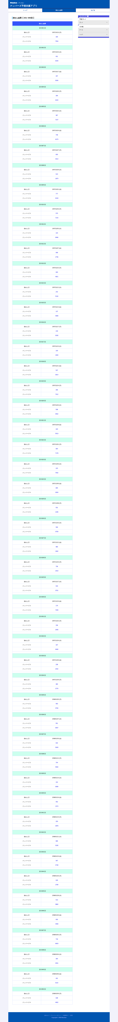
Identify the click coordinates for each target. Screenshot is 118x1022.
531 (57, 507)
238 (57, 664)
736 (57, 566)
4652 (56, 1002)
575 (57, 213)
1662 (56, 551)
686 (57, 841)
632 (57, 743)
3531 (56, 963)
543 (57, 586)
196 (57, 625)
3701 (56, 590)
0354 (56, 492)
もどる (93, 10)
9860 (56, 904)
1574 (56, 806)
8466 (56, 237)
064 (57, 448)
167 (57, 645)
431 (57, 978)
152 (57, 782)
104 (57, 233)
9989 (56, 316)
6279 (56, 139)
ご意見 (71, 1015)
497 (57, 76)
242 (57, 292)
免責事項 (65, 1015)
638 (57, 998)
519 (57, 174)
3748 (56, 865)
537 (57, 370)
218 (57, 331)
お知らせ (46, 1015)
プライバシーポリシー (55, 1015)
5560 (56, 767)
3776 (56, 688)
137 (57, 311)
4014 (56, 159)
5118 (56, 296)
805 (57, 488)
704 (57, 762)
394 (57, 958)
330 (57, 37)
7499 (56, 610)
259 (57, 821)
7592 (56, 473)
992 (57, 802)
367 (57, 115)
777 (57, 193)
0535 (56, 335)
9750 (56, 708)
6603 (56, 943)
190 (57, 350)
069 (57, 272)
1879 (56, 178)
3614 (56, 374)
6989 (56, 786)
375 (57, 468)
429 (57, 429)
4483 (56, 924)
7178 (56, 453)
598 (57, 409)
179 (57, 605)
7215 (56, 218)
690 (57, 154)
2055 (56, 629)
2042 (56, 669)
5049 (56, 61)
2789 (56, 884)
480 (57, 684)
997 (57, 860)
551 (57, 723)
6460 (56, 649)
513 (57, 900)
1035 (56, 512)
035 (57, 880)
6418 (56, 198)
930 (57, 527)
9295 (56, 845)
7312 (56, 394)
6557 (56, 728)
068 (57, 252)
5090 (56, 80)
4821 (56, 276)
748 (57, 135)
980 (57, 547)
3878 (56, 826)
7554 (56, 41)
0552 (56, 414)
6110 (56, 983)
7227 (56, 119)
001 (57, 56)
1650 (56, 355)
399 (57, 95)
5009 (56, 747)
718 (57, 939)
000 (57, 919)
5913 (56, 433)
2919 (56, 571)
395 (57, 390)
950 (57, 703)
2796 (56, 257)
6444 (56, 100)
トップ (25, 10)
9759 (56, 531)
